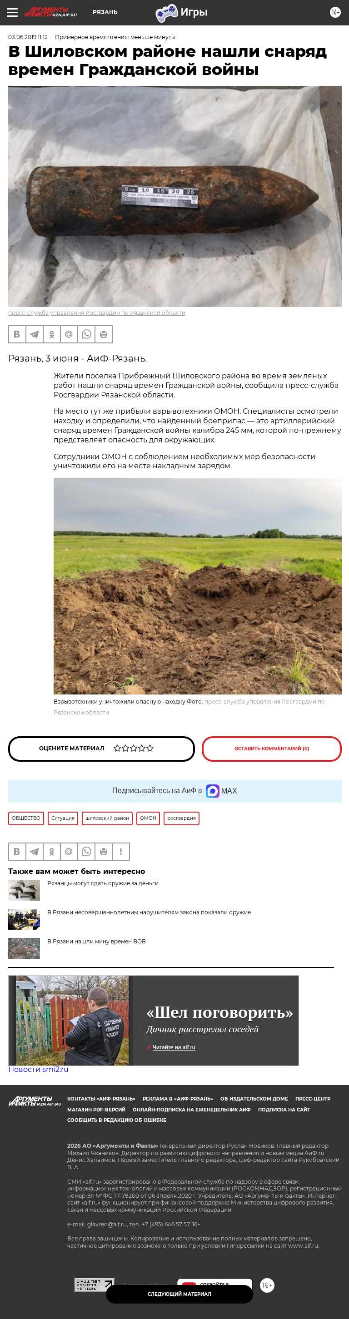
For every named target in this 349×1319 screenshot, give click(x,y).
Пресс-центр (312, 1099)
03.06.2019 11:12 (28, 37)
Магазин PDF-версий (96, 1110)
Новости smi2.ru (38, 1069)
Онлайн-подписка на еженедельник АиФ (192, 1110)
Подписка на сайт (284, 1110)
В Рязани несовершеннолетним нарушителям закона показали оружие (149, 912)
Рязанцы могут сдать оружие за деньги (103, 883)
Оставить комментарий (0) (271, 749)
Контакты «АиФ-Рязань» (101, 1099)
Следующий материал (179, 1294)
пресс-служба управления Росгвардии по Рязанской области (96, 312)
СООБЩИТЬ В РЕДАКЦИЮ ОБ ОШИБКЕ (116, 1120)
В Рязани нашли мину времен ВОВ (96, 941)
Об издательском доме (254, 1099)
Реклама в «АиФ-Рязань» (178, 1099)
